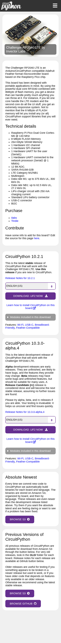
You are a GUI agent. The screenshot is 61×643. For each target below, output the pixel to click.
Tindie (14, 220)
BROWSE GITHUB (21, 603)
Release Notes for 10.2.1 (20, 278)
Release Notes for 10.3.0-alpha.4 (24, 411)
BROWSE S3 (18, 519)
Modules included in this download (30, 317)
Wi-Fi (20, 324)
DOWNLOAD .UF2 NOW (28, 295)
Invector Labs (15, 51)
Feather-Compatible (28, 327)
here (36, 238)
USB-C (29, 324)
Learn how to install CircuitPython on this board (31, 307)
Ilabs (14, 217)
